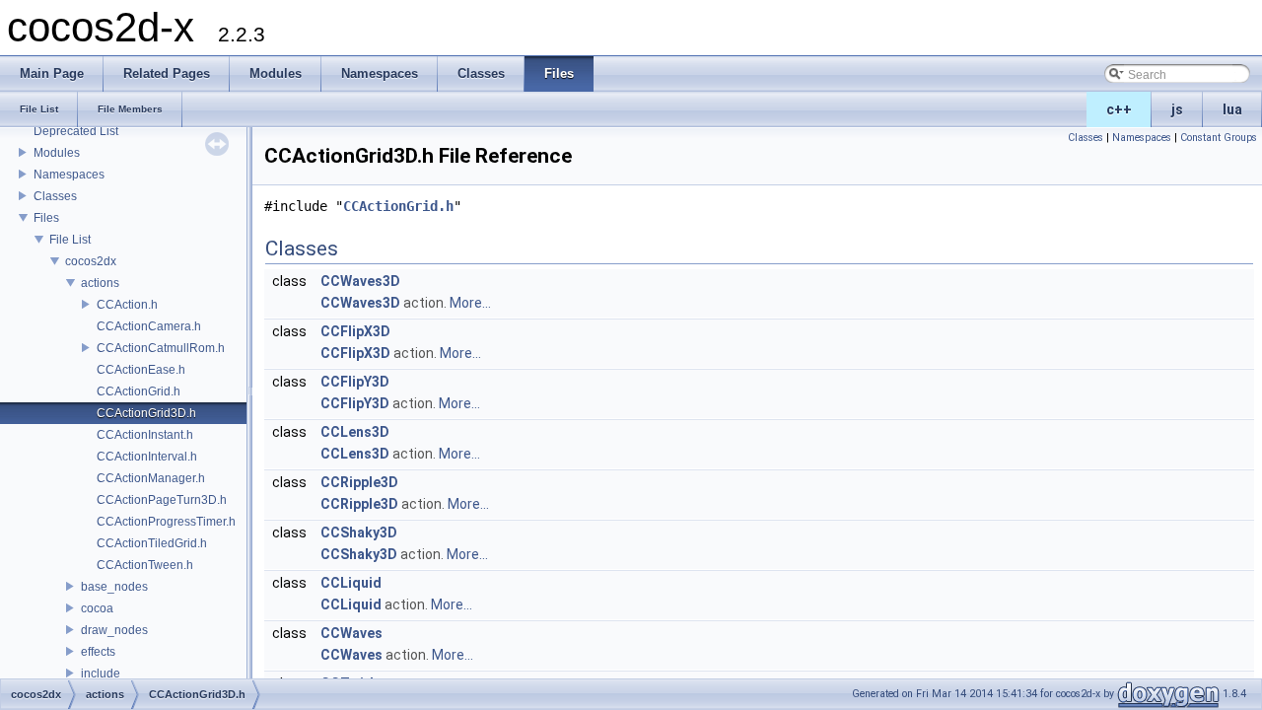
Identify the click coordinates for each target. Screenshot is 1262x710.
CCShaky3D (358, 532)
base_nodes (114, 587)
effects (98, 652)
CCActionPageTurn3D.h (162, 500)
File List (70, 240)
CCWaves (351, 633)
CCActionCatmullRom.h (161, 348)
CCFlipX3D (355, 331)
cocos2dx (90, 261)
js (1177, 109)
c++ (1119, 109)
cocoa (97, 608)
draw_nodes (114, 630)
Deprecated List (76, 131)
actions (100, 283)
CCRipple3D (359, 482)
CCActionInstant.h (145, 435)
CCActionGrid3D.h (146, 413)
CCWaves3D (360, 281)
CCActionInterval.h (147, 456)
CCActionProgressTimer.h (166, 522)
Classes (55, 196)
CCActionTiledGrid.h (152, 543)
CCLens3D (354, 432)
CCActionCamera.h (149, 326)
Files (46, 218)
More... (470, 303)
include (100, 673)
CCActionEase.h (141, 370)
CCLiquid (351, 583)
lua (1232, 109)
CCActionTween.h (145, 565)
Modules (57, 153)
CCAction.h (127, 305)
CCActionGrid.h (138, 391)
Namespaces (69, 174)
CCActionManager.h (151, 478)
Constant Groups (1218, 137)
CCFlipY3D (354, 382)
